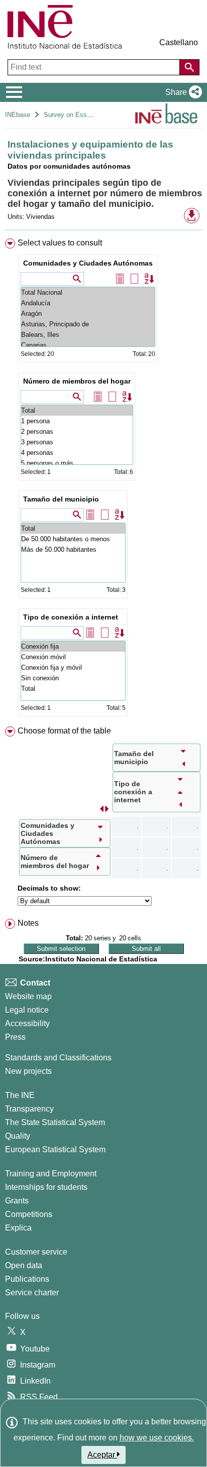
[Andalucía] (88, 303)
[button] (181, 92)
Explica (18, 1228)
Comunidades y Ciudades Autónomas (88, 263)
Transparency (29, 1109)
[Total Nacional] (88, 292)
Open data (23, 1265)
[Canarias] (88, 345)
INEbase (17, 114)
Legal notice (27, 1010)
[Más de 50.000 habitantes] (73, 549)
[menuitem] (103, 479)
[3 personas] (77, 442)
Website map (28, 996)
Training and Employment (50, 1173)
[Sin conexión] (73, 678)
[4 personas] (77, 452)
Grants (17, 1200)
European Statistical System (55, 1149)
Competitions (28, 1214)
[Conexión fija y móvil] (73, 667)
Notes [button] (28, 923)
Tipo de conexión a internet (70, 617)
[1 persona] (77, 421)
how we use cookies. (157, 1437)
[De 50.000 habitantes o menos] (73, 539)
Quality (17, 1136)
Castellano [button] (178, 42)
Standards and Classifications (58, 1057)
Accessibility (27, 1023)
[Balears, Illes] (88, 334)
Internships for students (46, 1187)
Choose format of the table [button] (64, 730)
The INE (20, 1095)
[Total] (77, 410)
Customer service (36, 1252)
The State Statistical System (55, 1122)
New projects (28, 1071)
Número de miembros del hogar (77, 381)
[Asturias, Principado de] (88, 324)
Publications (27, 1279)
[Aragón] (88, 313)
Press (15, 1037)
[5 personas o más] (77, 463)
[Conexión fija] (73, 646)
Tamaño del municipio (61, 499)
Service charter (32, 1292)
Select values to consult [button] (60, 242)
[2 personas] (77, 431)
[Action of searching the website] (189, 67)
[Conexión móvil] (73, 657)
